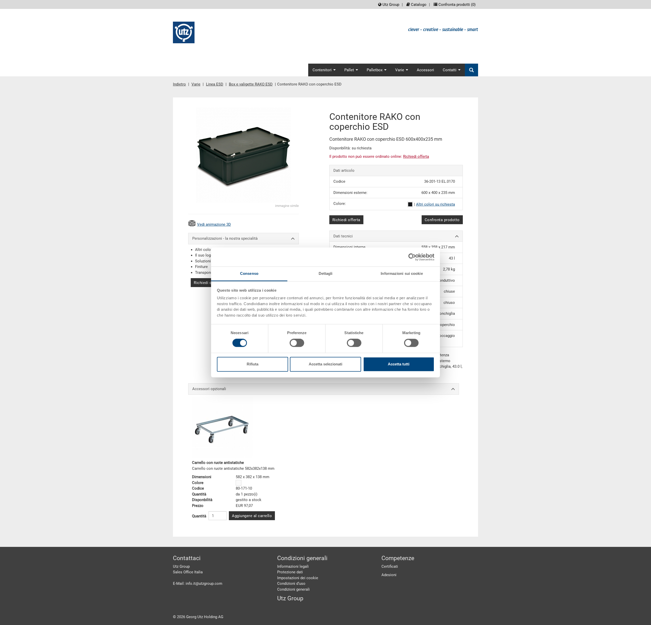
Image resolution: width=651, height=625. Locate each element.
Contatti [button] (449, 70)
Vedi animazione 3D (214, 224)
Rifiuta (252, 364)
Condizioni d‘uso (291, 583)
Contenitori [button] (322, 70)
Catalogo (418, 4)
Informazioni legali (293, 566)
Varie (195, 84)
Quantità (199, 516)
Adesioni (388, 575)
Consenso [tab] (249, 273)
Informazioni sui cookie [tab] (402, 273)
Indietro (179, 84)
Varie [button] (399, 70)
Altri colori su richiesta (435, 204)
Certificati (389, 566)
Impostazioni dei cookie (297, 578)
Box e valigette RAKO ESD (251, 84)
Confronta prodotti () (456, 4)
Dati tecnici (343, 236)
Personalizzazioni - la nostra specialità (225, 238)
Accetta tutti (398, 364)
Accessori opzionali (209, 389)
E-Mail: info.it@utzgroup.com (197, 583)
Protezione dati (290, 572)
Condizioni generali (293, 589)
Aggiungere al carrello (252, 516)
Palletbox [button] (374, 70)
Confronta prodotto (442, 220)
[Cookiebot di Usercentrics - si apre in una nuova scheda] (412, 257)
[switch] (297, 343)
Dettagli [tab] (326, 273)
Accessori (425, 70)
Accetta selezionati (325, 364)
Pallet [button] (349, 70)
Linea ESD (214, 84)
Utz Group (390, 4)
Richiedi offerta (208, 282)
